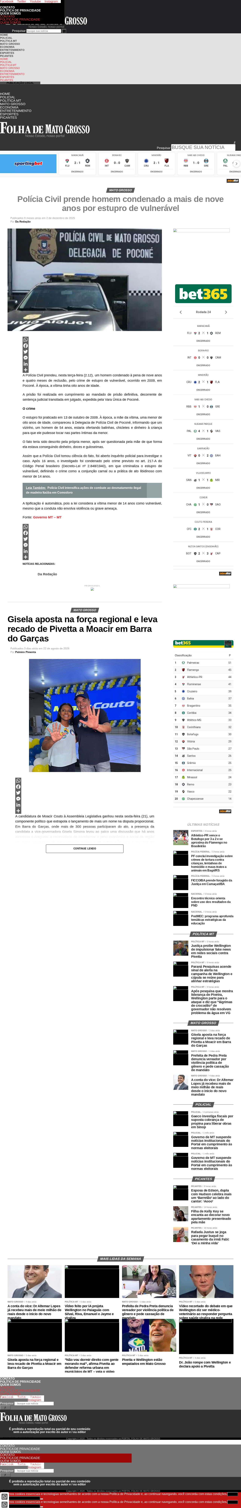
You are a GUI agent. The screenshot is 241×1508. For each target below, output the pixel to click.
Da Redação (23, 221)
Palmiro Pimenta (25, 651)
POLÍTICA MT (8, 40)
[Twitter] (92, 352)
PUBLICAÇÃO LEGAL (20, 82)
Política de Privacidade (20, 10)
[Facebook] (92, 346)
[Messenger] (92, 358)
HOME (4, 34)
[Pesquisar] (64, 31)
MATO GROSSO (10, 43)
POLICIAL (6, 37)
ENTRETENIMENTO (12, 49)
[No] (41, 1499)
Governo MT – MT (47, 517)
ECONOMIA (7, 46)
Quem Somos (10, 13)
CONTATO (56, 4)
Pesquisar (19, 30)
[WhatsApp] (92, 340)
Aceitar (232, 1494)
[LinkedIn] (92, 364)
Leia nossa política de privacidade (20, 1498)
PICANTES (6, 55)
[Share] (92, 370)
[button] (117, 142)
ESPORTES (7, 52)
